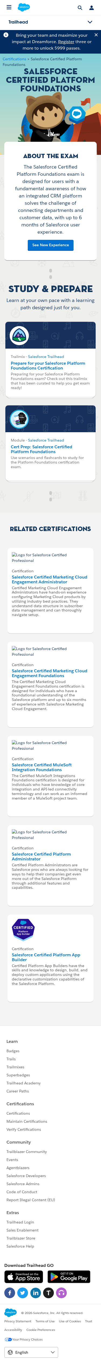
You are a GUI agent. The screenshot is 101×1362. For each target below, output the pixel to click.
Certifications (14, 59)
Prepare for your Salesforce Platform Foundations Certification (48, 365)
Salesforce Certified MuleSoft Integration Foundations (42, 767)
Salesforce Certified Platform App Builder (46, 957)
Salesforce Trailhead (46, 356)
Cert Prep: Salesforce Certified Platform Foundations (41, 449)
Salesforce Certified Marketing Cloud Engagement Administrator (49, 579)
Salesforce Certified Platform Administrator (41, 856)
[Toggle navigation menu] (90, 22)
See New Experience (50, 244)
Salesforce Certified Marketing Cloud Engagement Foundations (49, 673)
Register (66, 41)
